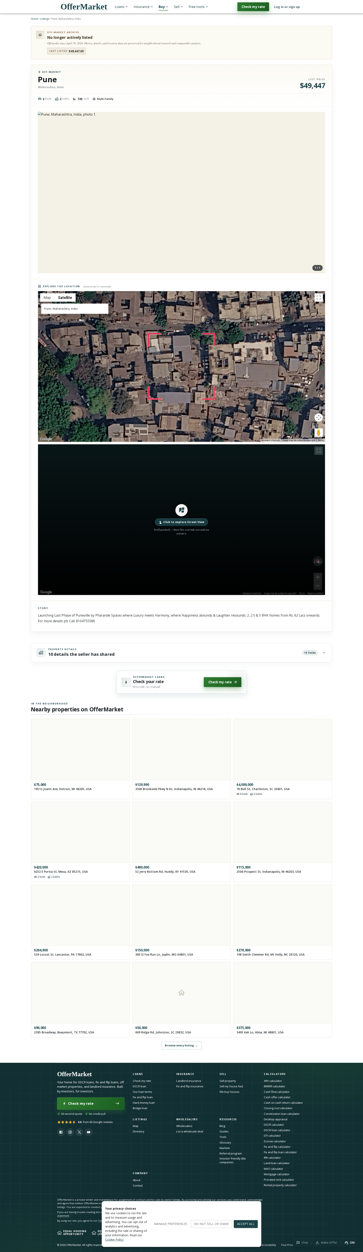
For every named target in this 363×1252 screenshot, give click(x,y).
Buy (162, 6)
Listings (44, 19)
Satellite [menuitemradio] (65, 297)
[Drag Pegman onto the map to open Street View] (318, 432)
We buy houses (229, 1092)
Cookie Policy (114, 1240)
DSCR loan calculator (277, 1130)
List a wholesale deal (189, 1131)
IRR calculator (272, 1157)
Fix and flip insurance (189, 1086)
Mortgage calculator (276, 1174)
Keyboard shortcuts (270, 440)
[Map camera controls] (318, 417)
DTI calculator (272, 1135)
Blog (222, 1126)
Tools (223, 1137)
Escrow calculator (275, 1141)
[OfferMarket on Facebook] (61, 1132)
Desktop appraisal (275, 1119)
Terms (321, 440)
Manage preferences (170, 1224)
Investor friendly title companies (233, 1160)
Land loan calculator (277, 1163)
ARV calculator (273, 1081)
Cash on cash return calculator (283, 1103)
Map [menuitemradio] (47, 297)
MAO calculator (273, 1169)
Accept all (245, 1224)
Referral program (231, 1153)
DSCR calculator (274, 1125)
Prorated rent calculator (279, 1180)
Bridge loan (140, 1108)
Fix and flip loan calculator (280, 1152)
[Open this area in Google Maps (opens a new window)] (46, 439)
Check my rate (253, 7)
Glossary (225, 1142)
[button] (181, 519)
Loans (119, 6)
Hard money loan (144, 1103)
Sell (176, 6)
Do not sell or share (211, 1224)
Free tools (197, 6)
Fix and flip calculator (277, 1147)
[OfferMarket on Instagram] (70, 1132)
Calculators (275, 1074)
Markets (225, 1148)
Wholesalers (184, 1126)
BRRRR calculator (274, 1086)
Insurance (142, 6)
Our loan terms (142, 1092)
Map (135, 1126)
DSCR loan (139, 1086)
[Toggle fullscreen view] (318, 297)
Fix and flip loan (143, 1097)
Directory (138, 1131)
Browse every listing (181, 1045)
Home (34, 19)
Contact (138, 1185)
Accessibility (269, 1245)
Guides (224, 1131)
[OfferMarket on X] (79, 1132)
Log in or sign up (287, 7)
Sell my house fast (231, 1086)
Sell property (228, 1081)
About (136, 1180)
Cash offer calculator (277, 1097)
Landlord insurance (188, 1081)
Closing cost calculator (278, 1108)
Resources (228, 1119)
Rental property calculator (280, 1185)
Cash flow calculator (277, 1092)
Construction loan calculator (282, 1114)
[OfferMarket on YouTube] (88, 1132)
